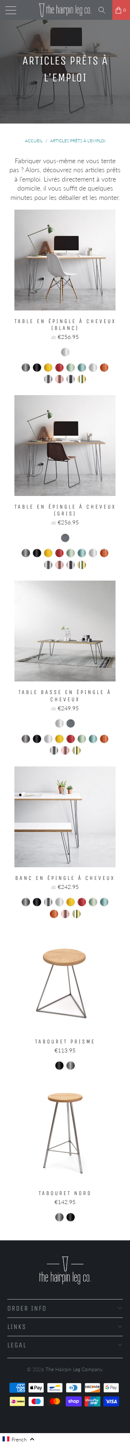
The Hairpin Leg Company (74, 1369)
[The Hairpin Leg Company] (65, 10)
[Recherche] (104, 10)
